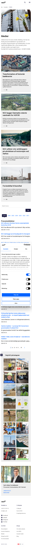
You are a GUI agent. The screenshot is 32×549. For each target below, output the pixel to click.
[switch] (28, 279)
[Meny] (29, 2)
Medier (2, 533)
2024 (16, 215)
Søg (28, 210)
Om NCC (6, 7)
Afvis (16, 303)
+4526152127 (7, 490)
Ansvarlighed (4, 529)
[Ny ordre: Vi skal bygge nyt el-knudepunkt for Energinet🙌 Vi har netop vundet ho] (10, 390)
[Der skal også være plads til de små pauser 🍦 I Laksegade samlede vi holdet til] (22, 377)
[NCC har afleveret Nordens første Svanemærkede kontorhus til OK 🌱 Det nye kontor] (22, 365)
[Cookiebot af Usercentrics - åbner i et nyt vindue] (23, 245)
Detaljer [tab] (16, 249)
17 (21, 347)
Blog (18, 536)
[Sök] (24, 2)
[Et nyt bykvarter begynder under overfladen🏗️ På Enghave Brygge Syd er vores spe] (22, 441)
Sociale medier (20, 533)
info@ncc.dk (4, 510)
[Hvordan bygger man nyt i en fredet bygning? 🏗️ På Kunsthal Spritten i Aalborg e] (10, 441)
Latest (4, 215)
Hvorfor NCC (19, 510)
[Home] (1, 7)
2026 (9, 215)
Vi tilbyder (19, 508)
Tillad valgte (16, 299)
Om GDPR (19, 531)
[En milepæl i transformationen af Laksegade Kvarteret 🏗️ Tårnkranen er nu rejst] (10, 454)
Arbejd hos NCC (4, 536)
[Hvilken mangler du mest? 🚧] (22, 403)
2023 (20, 215)
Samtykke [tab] (5, 249)
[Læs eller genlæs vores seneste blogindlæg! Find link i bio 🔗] (10, 428)
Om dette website (21, 529)
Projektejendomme (21, 513)
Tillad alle (16, 294)
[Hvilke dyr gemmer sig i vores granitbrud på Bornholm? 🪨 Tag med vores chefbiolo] (22, 416)
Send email (6, 492)
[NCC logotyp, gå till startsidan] (3, 2)
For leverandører (5, 538)
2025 (13, 215)
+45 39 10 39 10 (5, 508)
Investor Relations (5, 531)
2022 (24, 215)
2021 (27, 215)
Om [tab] (26, 249)
